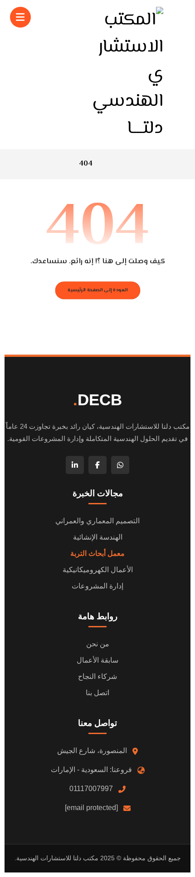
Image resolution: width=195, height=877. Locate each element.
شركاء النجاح (97, 676)
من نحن (97, 644)
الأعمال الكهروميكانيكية (98, 570)
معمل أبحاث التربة (97, 553)
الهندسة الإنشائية (97, 537)
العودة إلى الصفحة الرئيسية (97, 290)
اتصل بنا (97, 693)
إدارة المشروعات (97, 586)
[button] (20, 17)
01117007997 (91, 788)
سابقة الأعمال (97, 660)
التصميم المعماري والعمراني (97, 521)
